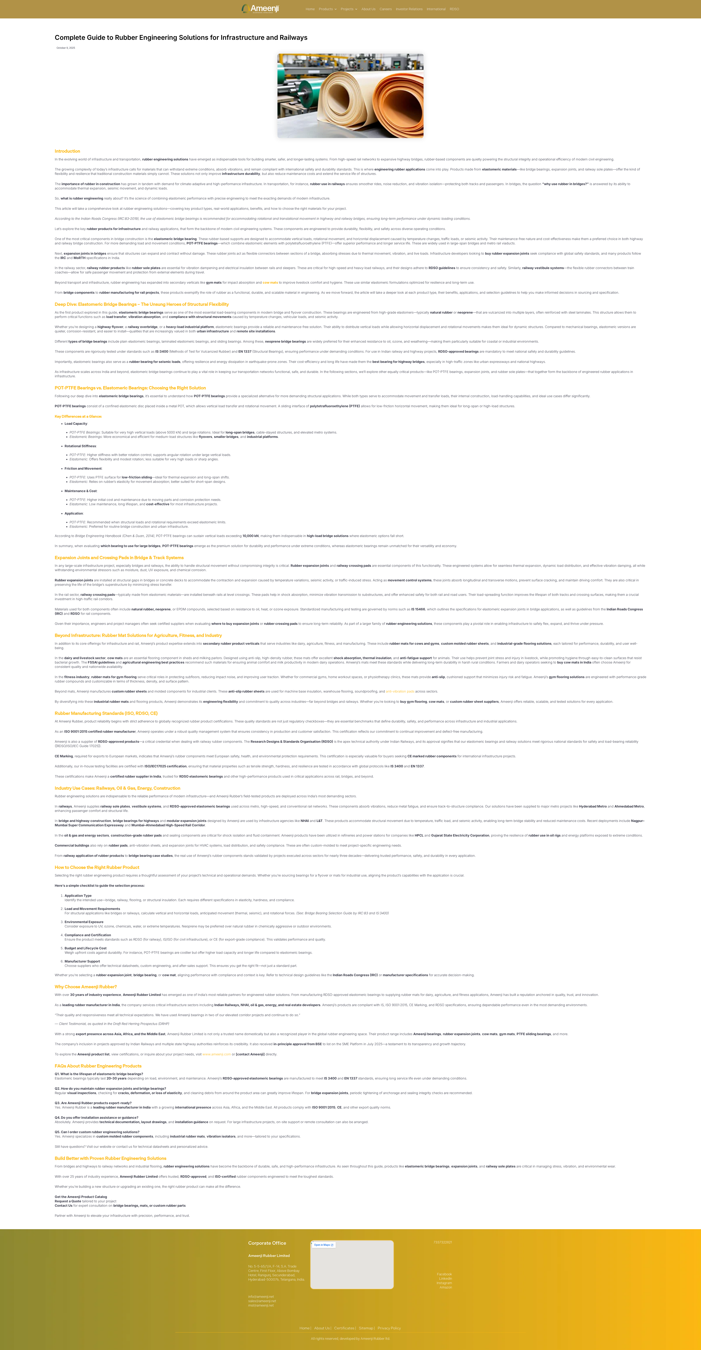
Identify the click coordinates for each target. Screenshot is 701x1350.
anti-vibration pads (400, 691)
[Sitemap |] (367, 1328)
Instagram (444, 1283)
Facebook (444, 1274)
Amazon (446, 1287)
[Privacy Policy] (389, 1328)
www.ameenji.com (216, 1054)
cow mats (270, 282)
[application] (335, 9)
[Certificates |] (345, 1328)
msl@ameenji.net (261, 1305)
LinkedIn (445, 1279)
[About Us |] (322, 1328)
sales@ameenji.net (262, 1301)
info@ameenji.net (261, 1297)
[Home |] (305, 1328)
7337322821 (443, 1242)
